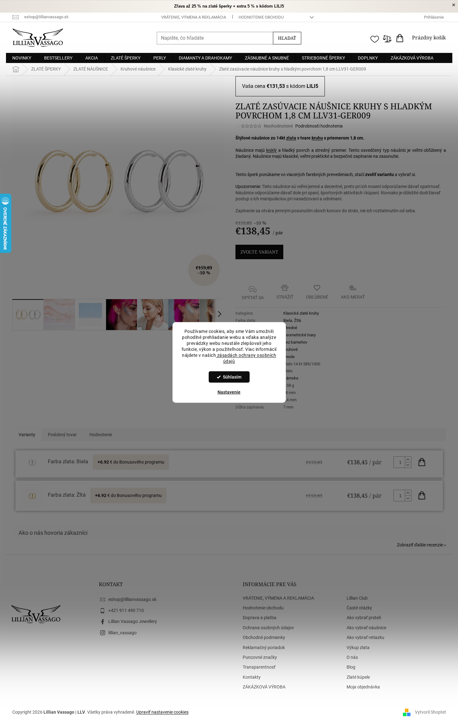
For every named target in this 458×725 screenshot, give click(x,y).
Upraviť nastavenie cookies (162, 712)
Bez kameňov (295, 342)
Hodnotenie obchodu (261, 17)
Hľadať (287, 38)
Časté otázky (359, 607)
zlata (291, 137)
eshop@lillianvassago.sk (132, 599)
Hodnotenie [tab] (100, 434)
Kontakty (252, 677)
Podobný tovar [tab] (62, 434)
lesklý (271, 150)
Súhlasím (232, 377)
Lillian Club (357, 598)
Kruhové (290, 349)
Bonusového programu (141, 462)
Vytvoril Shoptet (430, 712)
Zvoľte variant (259, 252)
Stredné (290, 327)
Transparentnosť (259, 667)
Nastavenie (229, 392)
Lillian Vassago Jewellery (132, 621)
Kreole (289, 356)
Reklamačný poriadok (264, 647)
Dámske (290, 378)
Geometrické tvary (299, 335)
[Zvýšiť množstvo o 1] (408, 459)
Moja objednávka (363, 686)
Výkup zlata (358, 647)
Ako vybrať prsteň (364, 617)
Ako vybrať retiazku (365, 637)
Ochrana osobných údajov (268, 627)
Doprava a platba (259, 617)
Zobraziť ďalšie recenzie (420, 544)
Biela (287, 320)
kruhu (317, 137)
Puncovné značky (260, 657)
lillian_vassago (122, 632)
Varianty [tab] (27, 434)
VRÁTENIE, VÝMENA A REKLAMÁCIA (193, 17)
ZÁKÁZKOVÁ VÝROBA (264, 686)
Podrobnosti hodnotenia (319, 125)
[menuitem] (21, 58)
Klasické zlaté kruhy (301, 313)
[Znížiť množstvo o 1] (408, 465)
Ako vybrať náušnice (366, 627)
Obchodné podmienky (264, 637)
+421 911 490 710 (126, 610)
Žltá (297, 320)
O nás (352, 657)
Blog (351, 667)
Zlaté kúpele (358, 677)
